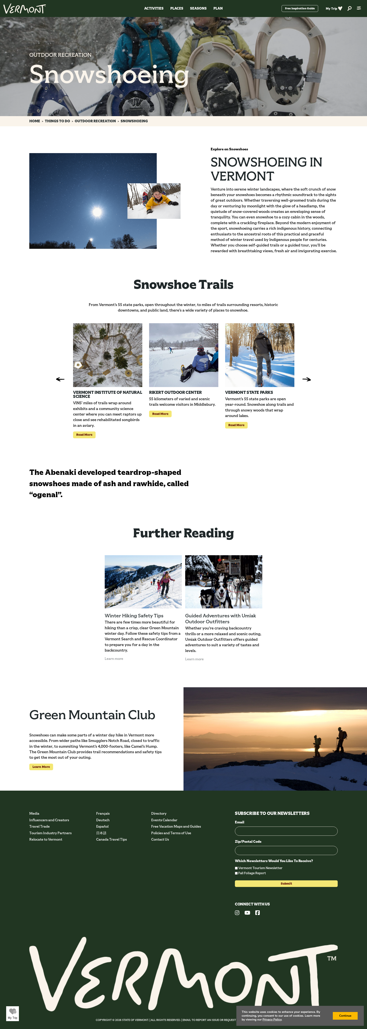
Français (103, 813)
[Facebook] (257, 913)
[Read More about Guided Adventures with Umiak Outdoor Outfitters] (223, 581)
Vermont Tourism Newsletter (260, 868)
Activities (154, 8)
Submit (286, 883)
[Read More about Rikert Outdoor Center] (183, 355)
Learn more (114, 659)
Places (176, 8)
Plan (218, 8)
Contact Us (160, 839)
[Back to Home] (24, 8)
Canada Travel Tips (111, 839)
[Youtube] (247, 913)
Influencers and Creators (49, 820)
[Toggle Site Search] (349, 8)
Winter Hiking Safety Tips (134, 615)
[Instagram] (237, 913)
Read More (82, 434)
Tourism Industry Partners (50, 833)
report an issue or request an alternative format (233, 1020)
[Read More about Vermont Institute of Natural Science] (107, 355)
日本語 (101, 833)
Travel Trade (39, 826)
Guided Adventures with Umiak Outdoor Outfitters (220, 618)
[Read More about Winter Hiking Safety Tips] (143, 581)
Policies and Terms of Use (171, 833)
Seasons (198, 8)
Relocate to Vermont (45, 839)
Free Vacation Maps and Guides (176, 826)
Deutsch (103, 820)
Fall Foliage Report (252, 873)
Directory (159, 813)
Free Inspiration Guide (300, 8)
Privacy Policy (272, 1020)
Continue (345, 1016)
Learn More (39, 767)
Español (102, 826)
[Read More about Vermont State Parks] (259, 355)
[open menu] (359, 8)
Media (34, 813)
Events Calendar (164, 820)
